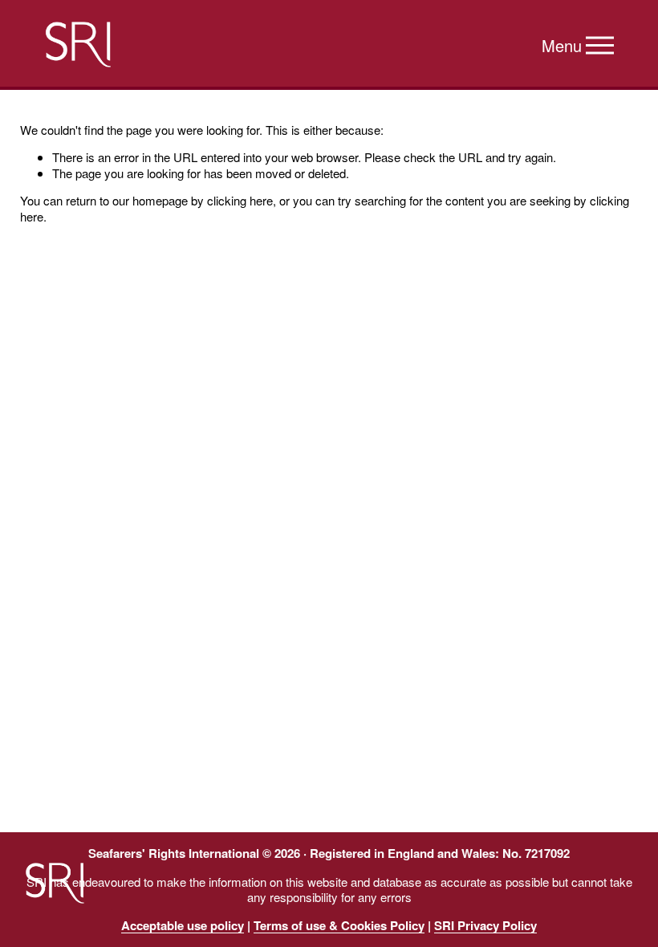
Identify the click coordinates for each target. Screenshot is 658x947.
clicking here (240, 200)
